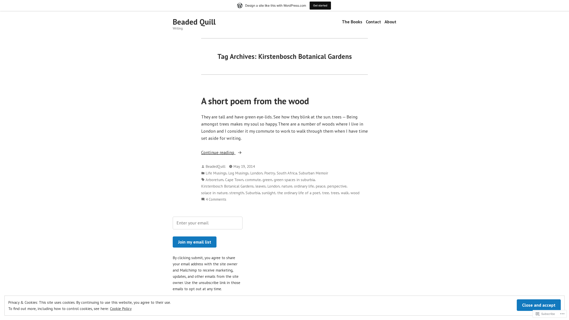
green (267, 179)
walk (345, 192)
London (256, 173)
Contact (373, 22)
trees (335, 192)
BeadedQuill (215, 166)
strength (236, 192)
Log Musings (238, 173)
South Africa (287, 173)
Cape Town (234, 179)
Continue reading (218, 152)
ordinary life (304, 186)
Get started (320, 5)
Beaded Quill (194, 22)
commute (253, 179)
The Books (352, 22)
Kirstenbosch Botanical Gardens (227, 186)
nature (286, 186)
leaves (260, 186)
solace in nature (214, 192)
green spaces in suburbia (294, 179)
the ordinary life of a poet (298, 192)
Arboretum (214, 179)
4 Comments (216, 199)
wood (355, 192)
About (390, 22)
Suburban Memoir (313, 173)
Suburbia (253, 192)
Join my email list (194, 242)
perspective (337, 186)
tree (325, 192)
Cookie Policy (121, 308)
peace (320, 186)
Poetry (269, 173)
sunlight (268, 192)
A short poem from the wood (255, 101)
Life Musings (216, 173)
